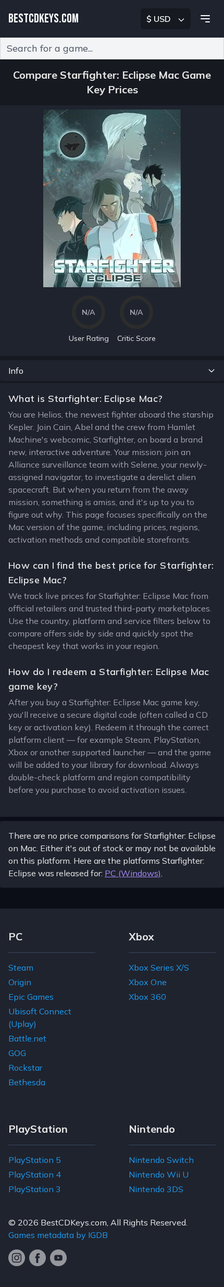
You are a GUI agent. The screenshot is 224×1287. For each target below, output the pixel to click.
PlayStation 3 (34, 1189)
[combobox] (112, 48)
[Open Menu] (205, 18)
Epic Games (31, 996)
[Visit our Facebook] (37, 1257)
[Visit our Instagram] (16, 1257)
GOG (17, 1053)
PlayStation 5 (34, 1160)
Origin (19, 982)
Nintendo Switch (161, 1160)
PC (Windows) (133, 873)
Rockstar (25, 1067)
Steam (20, 967)
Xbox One (148, 982)
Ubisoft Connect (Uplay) (39, 1017)
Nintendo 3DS (156, 1189)
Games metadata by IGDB (58, 1235)
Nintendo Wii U (159, 1174)
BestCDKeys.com (74, 1222)
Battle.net (27, 1038)
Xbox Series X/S (159, 967)
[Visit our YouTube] (58, 1257)
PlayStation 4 (34, 1174)
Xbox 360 (147, 996)
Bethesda (26, 1082)
